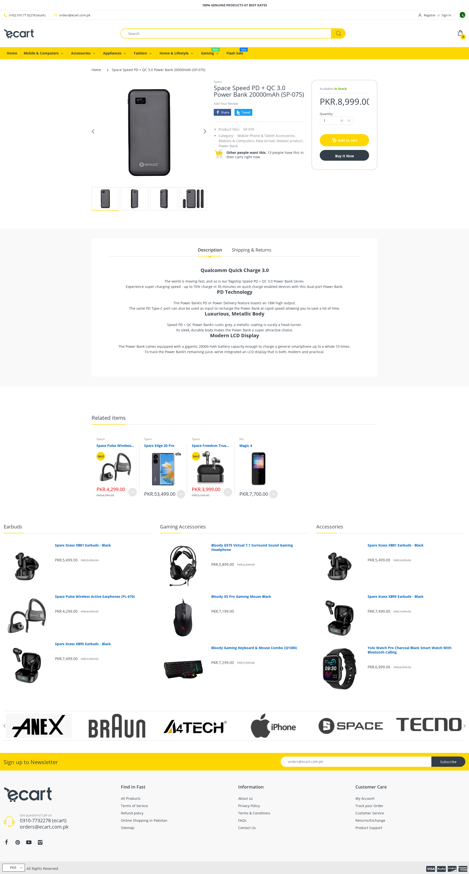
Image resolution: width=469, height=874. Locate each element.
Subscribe (448, 761)
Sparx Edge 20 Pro (159, 445)
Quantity (326, 114)
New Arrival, (266, 140)
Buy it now (344, 156)
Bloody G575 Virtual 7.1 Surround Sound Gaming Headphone (252, 547)
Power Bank (228, 146)
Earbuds (13, 526)
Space (218, 82)
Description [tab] (210, 250)
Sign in (446, 15)
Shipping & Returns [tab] (251, 250)
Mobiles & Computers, (237, 140)
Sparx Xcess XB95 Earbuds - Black (83, 644)
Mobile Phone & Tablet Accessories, (266, 135)
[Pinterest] (17, 842)
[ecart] (19, 33)
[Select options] (132, 492)
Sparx (148, 439)
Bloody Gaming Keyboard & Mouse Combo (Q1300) (254, 648)
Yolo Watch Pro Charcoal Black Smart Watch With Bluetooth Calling (409, 650)
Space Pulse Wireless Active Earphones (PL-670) (115, 445)
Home (96, 69)
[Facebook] (6, 842)
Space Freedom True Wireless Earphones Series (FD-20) (211, 445)
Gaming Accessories (183, 526)
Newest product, (290, 140)
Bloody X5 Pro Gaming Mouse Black (241, 596)
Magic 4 (245, 445)
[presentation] (4, 725)
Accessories (329, 526)
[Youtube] (29, 842)
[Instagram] (40, 842)
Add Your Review (226, 103)
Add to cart (347, 140)
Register (429, 15)
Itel (241, 439)
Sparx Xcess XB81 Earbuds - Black (83, 545)
